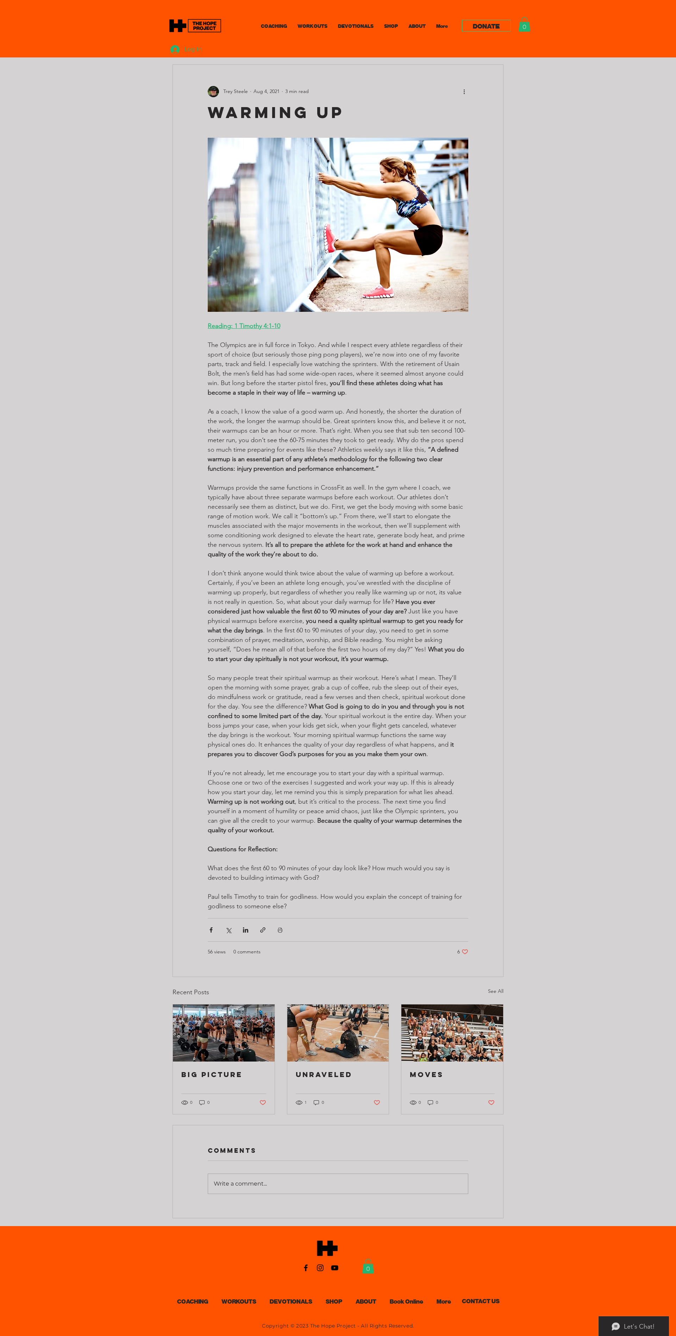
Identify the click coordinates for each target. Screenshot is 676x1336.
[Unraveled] (338, 1033)
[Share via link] (262, 930)
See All (495, 991)
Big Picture (212, 1074)
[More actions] (464, 91)
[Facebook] (305, 1267)
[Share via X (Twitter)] (228, 930)
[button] (524, 24)
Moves (427, 1074)
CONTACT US (481, 1301)
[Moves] (452, 1033)
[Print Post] (280, 930)
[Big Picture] (224, 1033)
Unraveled (324, 1074)
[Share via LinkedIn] (245, 930)
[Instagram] (320, 1267)
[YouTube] (334, 1267)
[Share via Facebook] (211, 930)
